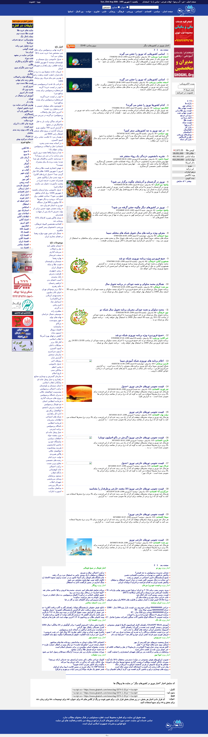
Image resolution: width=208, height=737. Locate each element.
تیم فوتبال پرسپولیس (52, 404)
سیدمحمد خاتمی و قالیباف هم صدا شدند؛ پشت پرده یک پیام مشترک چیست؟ (48, 162)
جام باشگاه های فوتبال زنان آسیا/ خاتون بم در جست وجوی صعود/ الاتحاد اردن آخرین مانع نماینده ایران (62, 577)
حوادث (88, 11)
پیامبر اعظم (56, 367)
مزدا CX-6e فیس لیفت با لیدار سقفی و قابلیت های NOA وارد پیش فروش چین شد (134, 600)
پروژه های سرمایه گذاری (51, 398)
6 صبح (26, 151)
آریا (27, 160)
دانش (161, 159)
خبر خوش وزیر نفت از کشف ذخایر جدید (152, 649)
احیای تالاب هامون (54, 292)
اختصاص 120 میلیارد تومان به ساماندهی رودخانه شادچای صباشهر (77, 642)
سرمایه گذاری (55, 252)
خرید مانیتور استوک (25, 108)
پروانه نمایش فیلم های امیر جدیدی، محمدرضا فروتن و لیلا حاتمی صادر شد (73, 590)
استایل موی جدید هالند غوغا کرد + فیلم (153, 644)
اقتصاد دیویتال (55, 330)
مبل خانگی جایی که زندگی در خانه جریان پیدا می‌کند (82, 662)
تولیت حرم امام (54, 457)
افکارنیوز (164, 108)
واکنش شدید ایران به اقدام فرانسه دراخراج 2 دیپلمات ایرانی (143, 582)
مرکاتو (58, 323)
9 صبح (26, 154)
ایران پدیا (29, 52)
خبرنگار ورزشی (54, 485)
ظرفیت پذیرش (55, 274)
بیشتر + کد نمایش (184, 181)
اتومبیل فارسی (22, 185)
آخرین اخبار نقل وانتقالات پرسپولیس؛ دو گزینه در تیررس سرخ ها (48, 115)
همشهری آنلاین (162, 261)
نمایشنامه (57, 326)
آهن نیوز (25, 179)
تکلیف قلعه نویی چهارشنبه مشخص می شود (86, 580)
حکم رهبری (56, 286)
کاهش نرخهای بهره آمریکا (50, 336)
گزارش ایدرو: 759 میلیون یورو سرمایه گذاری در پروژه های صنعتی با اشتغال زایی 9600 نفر (47, 130)
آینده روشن (24, 182)
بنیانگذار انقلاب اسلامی (51, 382)
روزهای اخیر (56, 361)
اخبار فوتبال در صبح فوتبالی (94, 568)
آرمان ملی (24, 157)
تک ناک (158, 620)
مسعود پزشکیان (54, 476)
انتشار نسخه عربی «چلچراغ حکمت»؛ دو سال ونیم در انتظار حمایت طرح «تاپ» (71, 644)
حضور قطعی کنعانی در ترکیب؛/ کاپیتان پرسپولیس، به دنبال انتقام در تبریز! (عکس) (70, 595)
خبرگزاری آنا (163, 491)
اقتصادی (148, 11)
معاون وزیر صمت (54, 463)
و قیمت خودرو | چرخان (151, 585)
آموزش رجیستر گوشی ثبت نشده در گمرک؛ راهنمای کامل (145, 627)
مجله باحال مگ (27, 36)
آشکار (26, 163)
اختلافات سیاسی (54, 438)
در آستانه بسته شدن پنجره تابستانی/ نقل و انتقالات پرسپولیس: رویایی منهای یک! (48, 146)
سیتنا (166, 517)
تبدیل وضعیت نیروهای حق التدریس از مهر (151, 642)
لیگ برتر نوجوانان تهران (51, 289)
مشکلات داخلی (55, 345)
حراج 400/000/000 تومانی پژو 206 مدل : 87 (150, 612)
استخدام (146, 2)
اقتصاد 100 (24, 229)
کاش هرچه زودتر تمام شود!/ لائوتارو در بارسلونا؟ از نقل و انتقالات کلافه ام (138, 647)
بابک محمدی (56, 277)
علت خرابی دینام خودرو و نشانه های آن (152, 597)
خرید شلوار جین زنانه (24, 46)
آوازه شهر (25, 173)
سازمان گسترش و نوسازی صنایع (47, 376)
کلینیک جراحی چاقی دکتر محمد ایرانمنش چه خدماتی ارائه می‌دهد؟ (76, 659)
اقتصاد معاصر (23, 244)
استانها (70, 11)
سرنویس (157, 637)
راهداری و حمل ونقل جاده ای (49, 379)
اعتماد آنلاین (24, 219)
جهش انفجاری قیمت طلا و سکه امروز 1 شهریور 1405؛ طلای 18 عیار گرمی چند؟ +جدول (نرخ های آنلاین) (48, 171)
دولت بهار (164, 415)
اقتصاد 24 (25, 232)
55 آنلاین (25, 148)
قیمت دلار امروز (26, 92)
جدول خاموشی (55, 364)
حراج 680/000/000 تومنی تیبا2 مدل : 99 (152, 610)
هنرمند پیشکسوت (54, 448)
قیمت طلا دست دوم (25, 33)
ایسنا (166, 159)
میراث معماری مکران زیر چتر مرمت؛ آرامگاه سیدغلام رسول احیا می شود (73, 652)
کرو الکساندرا (55, 298)
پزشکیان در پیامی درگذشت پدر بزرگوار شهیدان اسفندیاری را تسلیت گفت (138, 652)
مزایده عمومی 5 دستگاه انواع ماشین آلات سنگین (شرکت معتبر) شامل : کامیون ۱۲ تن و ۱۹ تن (129, 617)
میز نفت (164, 287)
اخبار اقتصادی (23, 191)
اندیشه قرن (163, 57)
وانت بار (29, 102)
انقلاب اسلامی (55, 339)
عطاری (30, 74)
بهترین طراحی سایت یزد (23, 105)
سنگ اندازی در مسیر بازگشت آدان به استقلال (85, 582)
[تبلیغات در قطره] (22, 27)
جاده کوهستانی (55, 469)
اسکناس (25, 207)
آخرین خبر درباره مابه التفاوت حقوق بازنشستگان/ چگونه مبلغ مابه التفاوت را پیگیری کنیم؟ (67, 634)
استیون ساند (56, 333)
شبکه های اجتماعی (53, 417)
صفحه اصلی (191, 2)
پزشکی (112, 11)
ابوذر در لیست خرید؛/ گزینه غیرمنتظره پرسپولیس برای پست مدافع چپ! (49, 90)
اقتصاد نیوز (24, 247)
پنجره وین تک (27, 89)
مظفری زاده (56, 311)
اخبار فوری (24, 198)
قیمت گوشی (28, 49)
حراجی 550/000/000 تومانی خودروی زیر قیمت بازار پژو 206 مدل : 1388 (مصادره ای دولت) (130, 607)
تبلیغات (94, 655)
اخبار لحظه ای (23, 201)
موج (166, 236)
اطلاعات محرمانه (54, 420)
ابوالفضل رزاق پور (53, 410)
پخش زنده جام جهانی (24, 80)
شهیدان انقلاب (55, 482)
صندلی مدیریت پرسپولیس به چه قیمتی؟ (152, 573)
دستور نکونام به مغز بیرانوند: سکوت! (88, 597)
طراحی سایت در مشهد (23, 55)
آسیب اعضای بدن (54, 280)
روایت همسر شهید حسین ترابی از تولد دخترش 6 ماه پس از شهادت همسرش (48, 211)
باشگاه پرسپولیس (54, 426)
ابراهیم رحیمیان (55, 283)
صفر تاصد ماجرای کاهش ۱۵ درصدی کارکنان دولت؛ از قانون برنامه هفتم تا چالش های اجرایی (65, 615)
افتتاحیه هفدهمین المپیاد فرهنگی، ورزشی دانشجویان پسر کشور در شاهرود (48, 227)
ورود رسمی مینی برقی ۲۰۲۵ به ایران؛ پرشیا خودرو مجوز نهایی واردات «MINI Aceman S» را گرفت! (126, 590)
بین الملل (79, 11)
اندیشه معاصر (162, 82)
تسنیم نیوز (93, 637)
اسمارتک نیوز (23, 210)
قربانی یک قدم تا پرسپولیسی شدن (47, 84)
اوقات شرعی (166, 2)
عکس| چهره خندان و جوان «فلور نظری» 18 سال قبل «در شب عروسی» (74, 632)
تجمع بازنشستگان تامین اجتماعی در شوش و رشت (148, 577)
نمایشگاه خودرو (55, 441)
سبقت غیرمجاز (55, 255)
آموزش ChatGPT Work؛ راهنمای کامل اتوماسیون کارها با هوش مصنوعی (138, 625)
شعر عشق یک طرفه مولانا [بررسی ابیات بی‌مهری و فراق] (79, 669)
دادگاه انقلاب (56, 473)
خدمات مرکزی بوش (24, 139)
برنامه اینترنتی (55, 429)
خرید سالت (28, 120)
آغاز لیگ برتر (56, 342)
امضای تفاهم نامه (54, 246)
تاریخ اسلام (56, 373)
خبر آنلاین (164, 338)
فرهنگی (121, 11)
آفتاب (26, 167)
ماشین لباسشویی (54, 445)
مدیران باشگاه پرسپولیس (50, 395)
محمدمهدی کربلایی (53, 295)
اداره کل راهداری (54, 413)
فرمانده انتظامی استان (51, 401)
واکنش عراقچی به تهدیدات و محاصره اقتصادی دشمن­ (146, 575)
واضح (166, 184)
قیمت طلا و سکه (54, 264)
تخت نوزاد (29, 58)
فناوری (96, 11)
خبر (183, 2)
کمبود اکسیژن (55, 348)
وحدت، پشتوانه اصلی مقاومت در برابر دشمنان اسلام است (79, 647)
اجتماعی (138, 11)
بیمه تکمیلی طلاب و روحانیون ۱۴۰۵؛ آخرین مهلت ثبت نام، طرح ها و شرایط (72, 617)
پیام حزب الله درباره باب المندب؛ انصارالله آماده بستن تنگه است (142, 667)
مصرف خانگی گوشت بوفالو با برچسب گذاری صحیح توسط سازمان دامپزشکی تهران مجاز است (129, 662)
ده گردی (57, 308)
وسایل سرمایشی (54, 479)
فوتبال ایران (56, 267)
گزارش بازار (56, 357)
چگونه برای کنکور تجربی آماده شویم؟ (88, 664)
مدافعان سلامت (54, 488)
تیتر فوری (164, 389)
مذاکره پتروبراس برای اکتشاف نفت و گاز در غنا (84, 600)
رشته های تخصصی (53, 460)
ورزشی (129, 11)
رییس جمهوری (55, 270)
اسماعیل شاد (56, 302)
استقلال (25, 204)
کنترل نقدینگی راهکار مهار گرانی (90, 627)
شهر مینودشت (55, 320)
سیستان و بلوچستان (53, 261)
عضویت (32, 2)
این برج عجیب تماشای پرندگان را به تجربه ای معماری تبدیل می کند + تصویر (137, 632)
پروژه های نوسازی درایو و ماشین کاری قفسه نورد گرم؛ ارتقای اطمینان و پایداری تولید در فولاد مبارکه (127, 669)
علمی (104, 11)
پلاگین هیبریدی (55, 454)
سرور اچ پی (28, 86)
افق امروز (24, 223)
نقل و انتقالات (55, 249)
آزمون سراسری (54, 351)
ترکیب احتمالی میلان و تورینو (92, 573)
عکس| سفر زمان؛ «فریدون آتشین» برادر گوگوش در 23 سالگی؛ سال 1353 (73, 625)
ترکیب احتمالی (55, 466)
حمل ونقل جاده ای (53, 432)
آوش (27, 176)
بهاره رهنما (57, 258)
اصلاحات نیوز (23, 213)
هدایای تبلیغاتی (27, 117)
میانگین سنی (56, 370)
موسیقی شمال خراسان (51, 314)
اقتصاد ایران (24, 241)
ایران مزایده (156, 602)
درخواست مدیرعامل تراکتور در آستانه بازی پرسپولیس (81, 629)
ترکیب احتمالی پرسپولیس (50, 389)
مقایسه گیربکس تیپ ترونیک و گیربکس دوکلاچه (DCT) (146, 592)
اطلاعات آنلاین (23, 216)
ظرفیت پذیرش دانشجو (51, 407)
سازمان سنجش (54, 354)
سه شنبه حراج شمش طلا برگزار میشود (87, 649)
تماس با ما (155, 2)
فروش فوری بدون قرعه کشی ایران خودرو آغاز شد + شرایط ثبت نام (140, 634)
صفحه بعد (164, 50)
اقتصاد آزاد (92, 620)
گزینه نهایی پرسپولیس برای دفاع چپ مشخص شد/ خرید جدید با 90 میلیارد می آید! (49, 53)
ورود (38, 2)
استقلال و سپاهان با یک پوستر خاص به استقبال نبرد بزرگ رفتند (78, 575)
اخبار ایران (24, 195)
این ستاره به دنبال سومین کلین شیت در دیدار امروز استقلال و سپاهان (140, 580)
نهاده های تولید (55, 317)
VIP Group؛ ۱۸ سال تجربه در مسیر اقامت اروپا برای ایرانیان (78, 667)
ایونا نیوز (157, 655)
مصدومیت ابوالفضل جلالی (50, 392)
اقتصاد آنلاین (24, 238)
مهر (166, 133)
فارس (165, 363)
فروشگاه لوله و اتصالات (23, 77)
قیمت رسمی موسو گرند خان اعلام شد (152, 595)
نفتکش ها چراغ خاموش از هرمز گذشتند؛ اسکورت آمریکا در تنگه (142, 664)
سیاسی (157, 11)
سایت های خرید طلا (25, 30)
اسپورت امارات (55, 491)
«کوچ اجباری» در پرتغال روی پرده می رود (86, 592)
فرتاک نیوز (164, 466)
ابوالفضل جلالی (55, 451)
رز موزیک (29, 136)
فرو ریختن (57, 305)
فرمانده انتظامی (54, 423)
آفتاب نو (25, 170)
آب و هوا (176, 2)
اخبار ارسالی (23, 188)
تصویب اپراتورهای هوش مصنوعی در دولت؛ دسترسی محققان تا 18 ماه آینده (137, 659)
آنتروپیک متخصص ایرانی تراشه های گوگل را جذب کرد (146, 629)
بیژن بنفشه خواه (54, 435)
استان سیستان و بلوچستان (50, 385)
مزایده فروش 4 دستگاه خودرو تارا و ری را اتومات (148, 615)
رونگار (94, 585)
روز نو (158, 568)
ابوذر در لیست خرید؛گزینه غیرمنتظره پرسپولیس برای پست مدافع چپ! (49, 99)
